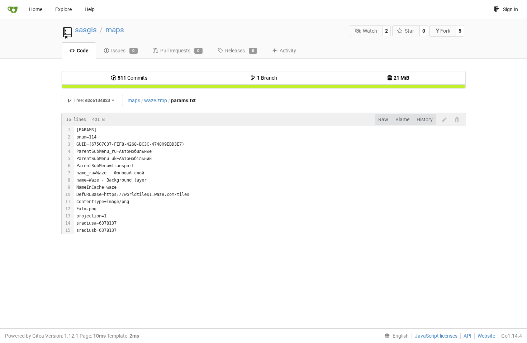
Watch (370, 31)
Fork (445, 31)
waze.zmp (155, 100)
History (425, 119)
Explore (63, 9)
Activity (288, 50)
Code (83, 50)
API (467, 336)
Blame (402, 119)
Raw (383, 119)
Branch (267, 78)
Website (486, 336)
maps (114, 29)
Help (90, 9)
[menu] (395, 336)
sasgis (86, 29)
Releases (239, 50)
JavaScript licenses (436, 336)
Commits (132, 78)
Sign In (510, 9)
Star (409, 31)
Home (35, 9)
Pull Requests (180, 50)
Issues (123, 50)
